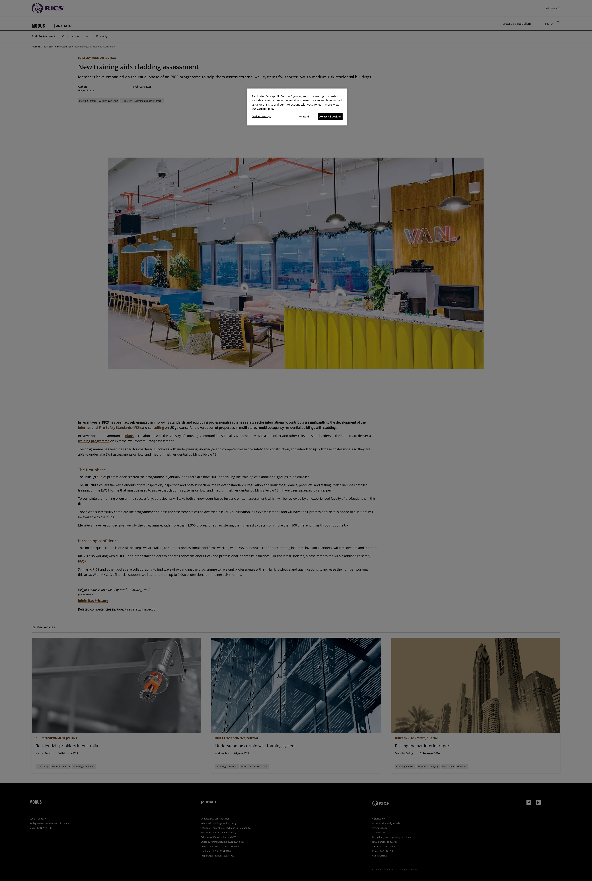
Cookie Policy (265, 109)
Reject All (304, 116)
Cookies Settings (261, 116)
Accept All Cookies (330, 116)
